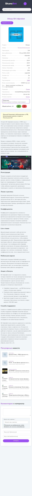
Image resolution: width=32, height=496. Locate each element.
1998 (28, 80)
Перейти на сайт (7, 23)
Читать (28, 97)
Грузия (28, 89)
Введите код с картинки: (9, 419)
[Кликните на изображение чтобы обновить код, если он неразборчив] (16, 426)
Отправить (16, 440)
